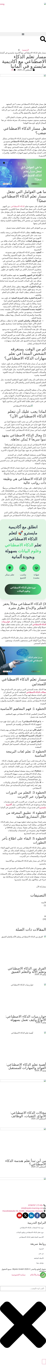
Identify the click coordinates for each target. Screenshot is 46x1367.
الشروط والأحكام (37, 1275)
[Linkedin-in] (31, 1215)
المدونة (41, 1249)
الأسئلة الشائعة (39, 1258)
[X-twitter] (25, 1215)
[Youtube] (19, 1215)
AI (12, 70)
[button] (23, 34)
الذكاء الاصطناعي (17, 206)
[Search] (44, 1361)
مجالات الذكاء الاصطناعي (36, 692)
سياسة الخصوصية (18, 1275)
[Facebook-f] (37, 1215)
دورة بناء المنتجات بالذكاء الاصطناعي (32, 1227)
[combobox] (23, 1288)
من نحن (41, 1253)
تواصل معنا (40, 1263)
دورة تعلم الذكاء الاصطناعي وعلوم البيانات (23, 589)
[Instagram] (43, 1215)
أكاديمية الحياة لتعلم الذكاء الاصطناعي (31, 1237)
